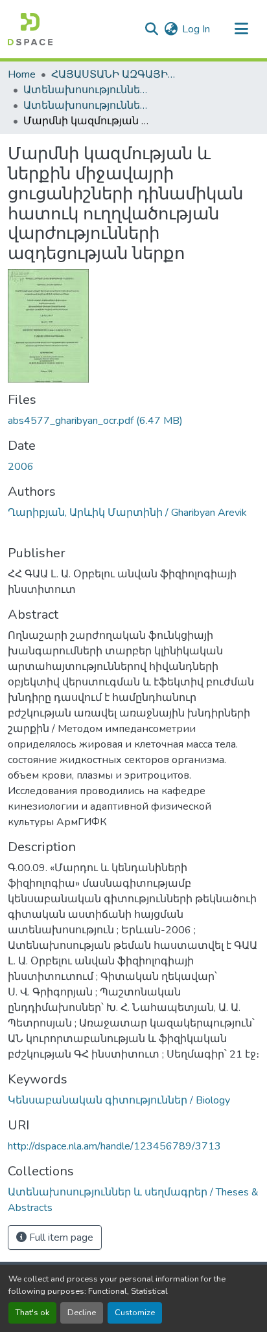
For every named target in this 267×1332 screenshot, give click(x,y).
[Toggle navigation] (241, 29)
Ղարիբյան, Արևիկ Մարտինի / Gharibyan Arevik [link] (127, 512)
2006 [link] (21, 467)
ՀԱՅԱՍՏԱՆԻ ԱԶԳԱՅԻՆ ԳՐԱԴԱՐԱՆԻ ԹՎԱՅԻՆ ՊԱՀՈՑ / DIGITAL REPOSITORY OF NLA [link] (116, 74)
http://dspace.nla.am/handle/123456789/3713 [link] (114, 1146)
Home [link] (22, 74)
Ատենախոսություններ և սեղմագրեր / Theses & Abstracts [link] (88, 90)
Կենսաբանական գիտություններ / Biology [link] (119, 1100)
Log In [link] (196, 29)
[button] (30, 29)
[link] (133, 420)
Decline (81, 1312)
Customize (135, 1312)
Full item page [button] (60, 1237)
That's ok (32, 1312)
